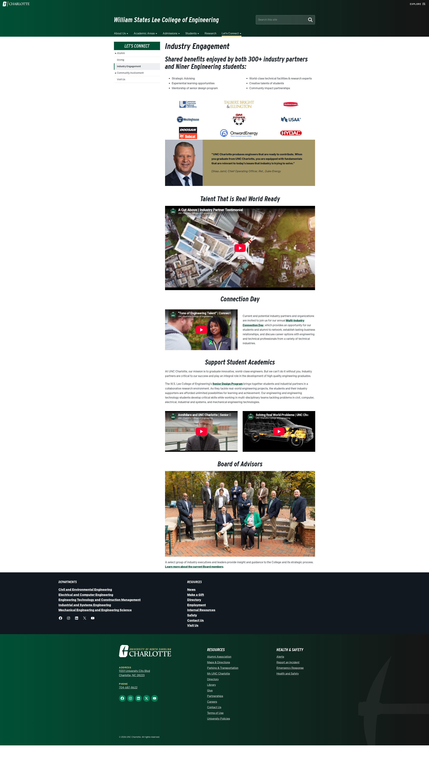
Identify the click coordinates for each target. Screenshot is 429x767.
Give (210, 687)
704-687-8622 (128, 684)
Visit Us (121, 79)
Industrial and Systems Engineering (84, 602)
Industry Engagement (129, 66)
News (191, 587)
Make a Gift (195, 592)
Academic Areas (144, 33)
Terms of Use (215, 710)
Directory (194, 597)
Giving (120, 59)
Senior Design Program (227, 381)
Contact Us (195, 618)
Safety (192, 612)
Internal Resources (201, 607)
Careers (212, 699)
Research (210, 33)
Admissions (170, 33)
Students (191, 33)
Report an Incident (288, 659)
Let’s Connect (230, 33)
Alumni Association (219, 654)
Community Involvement (130, 73)
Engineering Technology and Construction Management (99, 597)
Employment (196, 602)
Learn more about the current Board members (194, 564)
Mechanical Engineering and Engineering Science (95, 607)
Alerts (280, 654)
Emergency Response (290, 665)
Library (211, 682)
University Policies (218, 716)
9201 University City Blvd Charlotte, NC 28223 (134, 670)
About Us (120, 33)
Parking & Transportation (222, 665)
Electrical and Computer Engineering (85, 592)
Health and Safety (288, 671)
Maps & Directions (218, 659)
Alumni (121, 53)
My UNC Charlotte (218, 671)
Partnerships (215, 693)
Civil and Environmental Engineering (85, 587)
